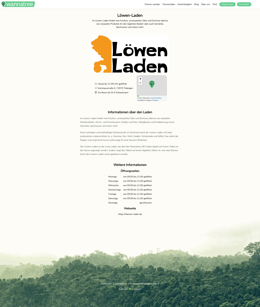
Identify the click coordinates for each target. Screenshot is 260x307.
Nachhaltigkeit (185, 4)
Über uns (205, 4)
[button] (152, 84)
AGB (156, 283)
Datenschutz (121, 283)
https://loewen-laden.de (130, 214)
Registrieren (227, 4)
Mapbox (156, 100)
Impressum (106, 283)
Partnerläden (168, 4)
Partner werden (152, 4)
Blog (196, 4)
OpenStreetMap (156, 98)
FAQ (215, 4)
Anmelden (244, 4)
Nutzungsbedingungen (141, 283)
